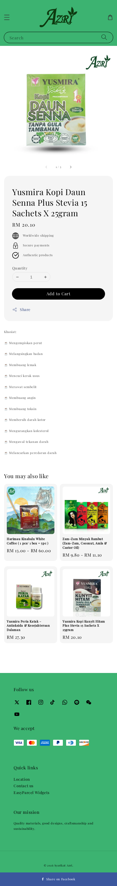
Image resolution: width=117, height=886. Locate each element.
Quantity (19, 268)
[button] (7, 17)
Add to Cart (58, 293)
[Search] (104, 37)
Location (22, 779)
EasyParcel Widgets (32, 792)
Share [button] (25, 309)
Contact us (23, 785)
